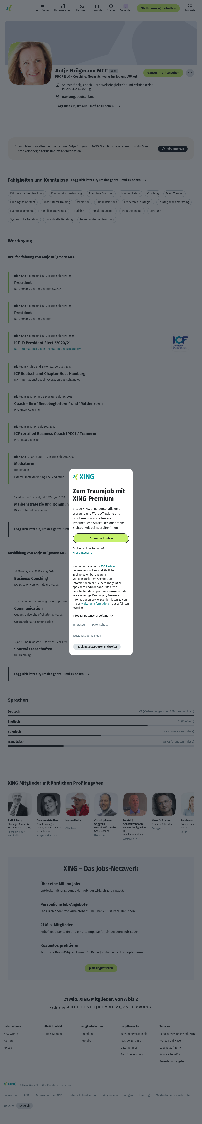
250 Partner (108, 566)
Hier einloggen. (82, 552)
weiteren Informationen (96, 603)
